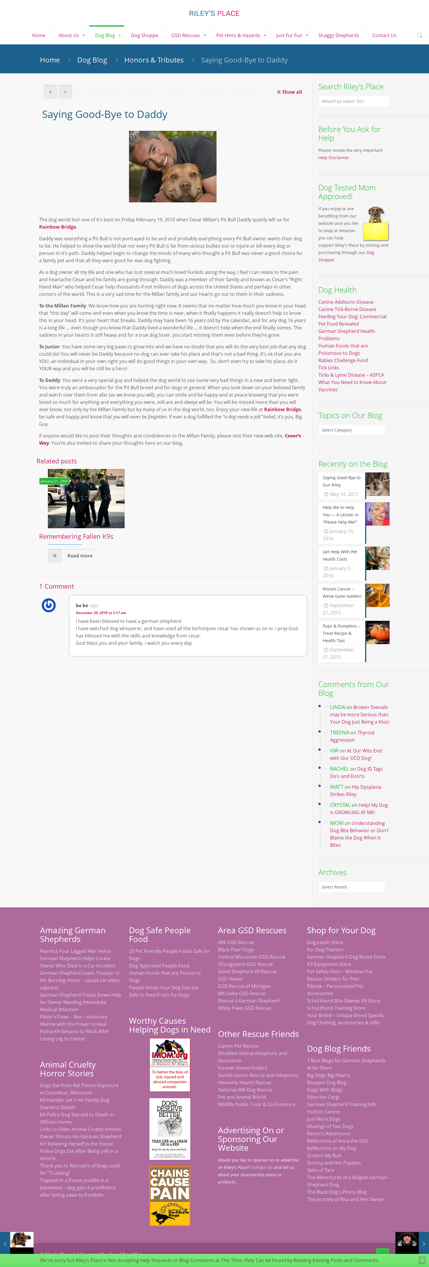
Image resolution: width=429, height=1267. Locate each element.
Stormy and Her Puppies (334, 1163)
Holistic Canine (323, 1111)
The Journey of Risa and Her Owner (345, 1199)
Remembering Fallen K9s (76, 536)
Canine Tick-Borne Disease (347, 309)
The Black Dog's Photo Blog (337, 1192)
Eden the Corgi (323, 1097)
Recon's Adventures (329, 1133)
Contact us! (262, 1167)
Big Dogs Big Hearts (328, 1075)
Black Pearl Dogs (236, 949)
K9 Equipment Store (329, 964)
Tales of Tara (320, 1170)
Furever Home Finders (242, 1068)
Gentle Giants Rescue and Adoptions (258, 1075)
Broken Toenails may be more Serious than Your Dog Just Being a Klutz (359, 714)
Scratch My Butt (324, 1155)
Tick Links (328, 367)
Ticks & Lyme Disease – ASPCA (351, 375)
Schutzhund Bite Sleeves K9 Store (343, 1000)
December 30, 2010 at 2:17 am (101, 612)
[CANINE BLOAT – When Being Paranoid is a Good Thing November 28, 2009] (17, 1243)
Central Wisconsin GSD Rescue (251, 957)
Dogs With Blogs (325, 1090)
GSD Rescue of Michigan (244, 986)
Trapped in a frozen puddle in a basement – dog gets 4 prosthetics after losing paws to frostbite (78, 1187)
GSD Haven (230, 979)
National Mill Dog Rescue (245, 1090)
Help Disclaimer (333, 157)
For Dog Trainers (325, 949)
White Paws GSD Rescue (244, 1008)
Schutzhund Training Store (336, 1008)
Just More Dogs (324, 1119)
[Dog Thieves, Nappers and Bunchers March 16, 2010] (412, 1243)
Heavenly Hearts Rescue (244, 1082)
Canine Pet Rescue (238, 1046)
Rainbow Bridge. (58, 227)
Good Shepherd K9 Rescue (247, 971)
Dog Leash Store (325, 942)
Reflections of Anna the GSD (338, 1141)
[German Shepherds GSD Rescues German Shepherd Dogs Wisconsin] (214, 13)
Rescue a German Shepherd (249, 1000)
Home (50, 60)
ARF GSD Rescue (236, 942)
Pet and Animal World (242, 1097)
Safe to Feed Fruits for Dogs (159, 995)
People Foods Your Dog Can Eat (163, 987)
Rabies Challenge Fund (343, 360)
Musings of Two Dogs (330, 1126)
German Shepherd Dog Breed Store (346, 957)
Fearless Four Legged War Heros (75, 951)
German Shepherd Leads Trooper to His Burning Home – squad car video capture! (80, 980)
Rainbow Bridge (282, 409)
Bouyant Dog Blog (326, 1082)
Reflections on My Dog (331, 1148)
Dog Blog (92, 60)
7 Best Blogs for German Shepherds (346, 1060)
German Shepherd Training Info (341, 1104)
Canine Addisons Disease (346, 302)
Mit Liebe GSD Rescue (242, 993)
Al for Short (319, 1068)
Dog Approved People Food (159, 965)
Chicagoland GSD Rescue (245, 964)
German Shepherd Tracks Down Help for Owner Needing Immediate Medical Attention (80, 1002)
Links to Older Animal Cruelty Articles (80, 1129)
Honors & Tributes (154, 60)
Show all (292, 92)
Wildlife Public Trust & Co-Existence (256, 1104)
